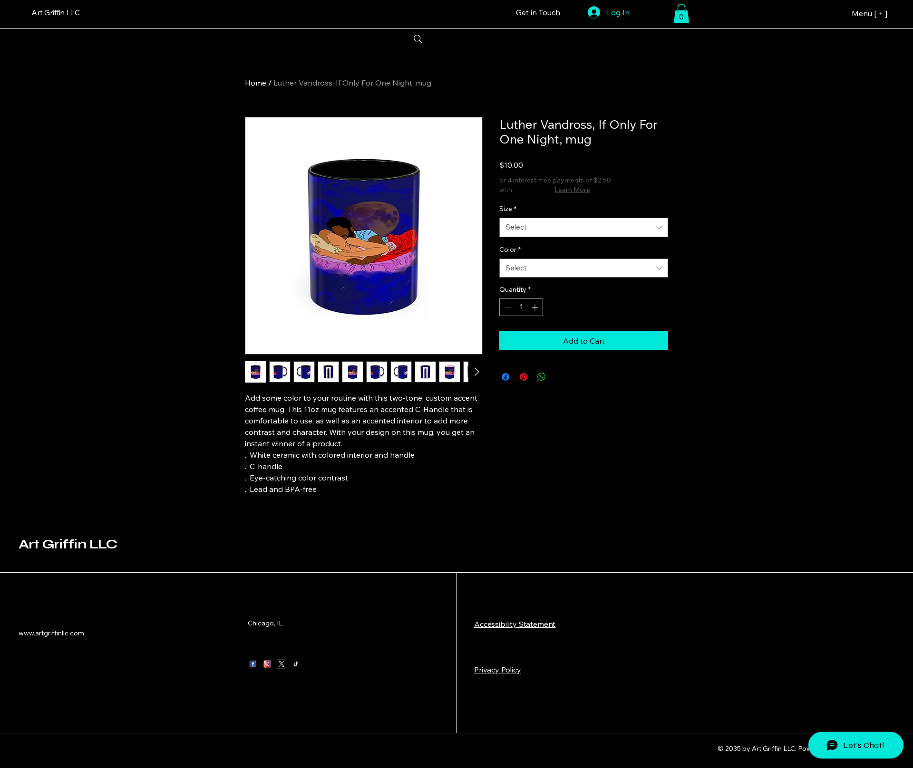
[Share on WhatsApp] (541, 377)
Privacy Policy (497, 669)
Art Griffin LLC (68, 544)
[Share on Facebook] (505, 377)
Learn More (572, 189)
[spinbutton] (521, 307)
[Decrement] (507, 307)
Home (255, 82)
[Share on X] (559, 377)
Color (510, 249)
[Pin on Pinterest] (523, 377)
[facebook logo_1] (253, 664)
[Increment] (536, 307)
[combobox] (583, 227)
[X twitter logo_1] (281, 664)
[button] (681, 13)
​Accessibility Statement (514, 624)
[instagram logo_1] (267, 664)
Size (507, 208)
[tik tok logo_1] (296, 664)
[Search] (418, 39)
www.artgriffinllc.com (51, 633)
